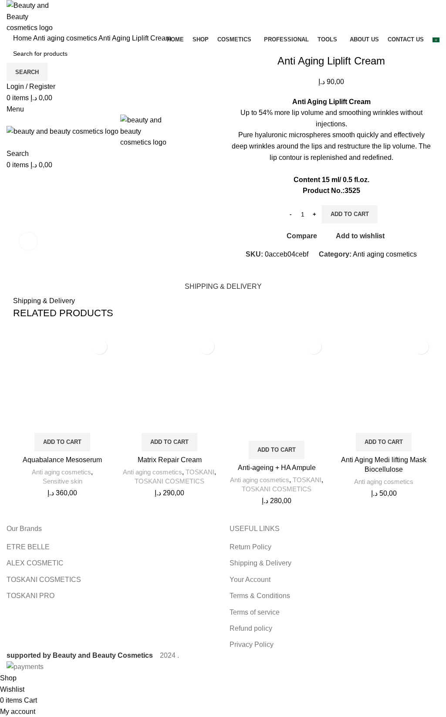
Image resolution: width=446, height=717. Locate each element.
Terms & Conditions (260, 595)
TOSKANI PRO (30, 595)
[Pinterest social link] (333, 269)
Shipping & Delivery (260, 563)
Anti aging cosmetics (65, 38)
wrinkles (386, 112)
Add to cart (350, 214)
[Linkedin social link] (343, 269)
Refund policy (251, 628)
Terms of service (255, 612)
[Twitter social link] (323, 269)
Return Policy (250, 547)
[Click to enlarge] (28, 241)
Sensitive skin (62, 481)
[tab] (223, 285)
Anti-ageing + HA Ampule (277, 467)
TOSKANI (200, 472)
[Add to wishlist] (99, 346)
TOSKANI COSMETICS (169, 481)
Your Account (250, 579)
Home (23, 38)
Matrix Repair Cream (170, 459)
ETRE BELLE (28, 547)
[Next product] (34, 50)
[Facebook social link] (312, 269)
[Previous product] (17, 50)
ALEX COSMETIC (35, 563)
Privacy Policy (252, 644)
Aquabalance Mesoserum (62, 459)
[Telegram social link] (353, 269)
